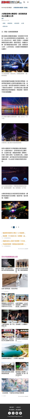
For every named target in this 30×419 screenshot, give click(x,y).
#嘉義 (4, 23)
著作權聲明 (11, 409)
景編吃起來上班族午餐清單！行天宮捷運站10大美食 (14, 241)
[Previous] (11, 227)
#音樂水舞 (5, 26)
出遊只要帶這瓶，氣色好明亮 (10, 288)
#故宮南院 (16, 23)
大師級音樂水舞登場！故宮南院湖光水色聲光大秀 (20, 7)
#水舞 (22, 23)
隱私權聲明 (18, 409)
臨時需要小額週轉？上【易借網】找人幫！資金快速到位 (22, 373)
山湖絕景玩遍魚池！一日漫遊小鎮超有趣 (13, 358)
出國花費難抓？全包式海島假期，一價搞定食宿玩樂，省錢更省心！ (22, 305)
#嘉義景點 (9, 23)
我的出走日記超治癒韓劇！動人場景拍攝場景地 (22, 270)
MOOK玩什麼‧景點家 (7, 7)
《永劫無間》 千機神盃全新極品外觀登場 (13, 393)
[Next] (18, 227)
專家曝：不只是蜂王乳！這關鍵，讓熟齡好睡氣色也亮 (14, 236)
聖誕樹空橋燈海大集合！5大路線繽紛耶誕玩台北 (14, 233)
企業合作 (18, 407)
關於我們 (12, 407)
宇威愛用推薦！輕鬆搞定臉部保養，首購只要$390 (14, 244)
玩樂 (2, 18)
